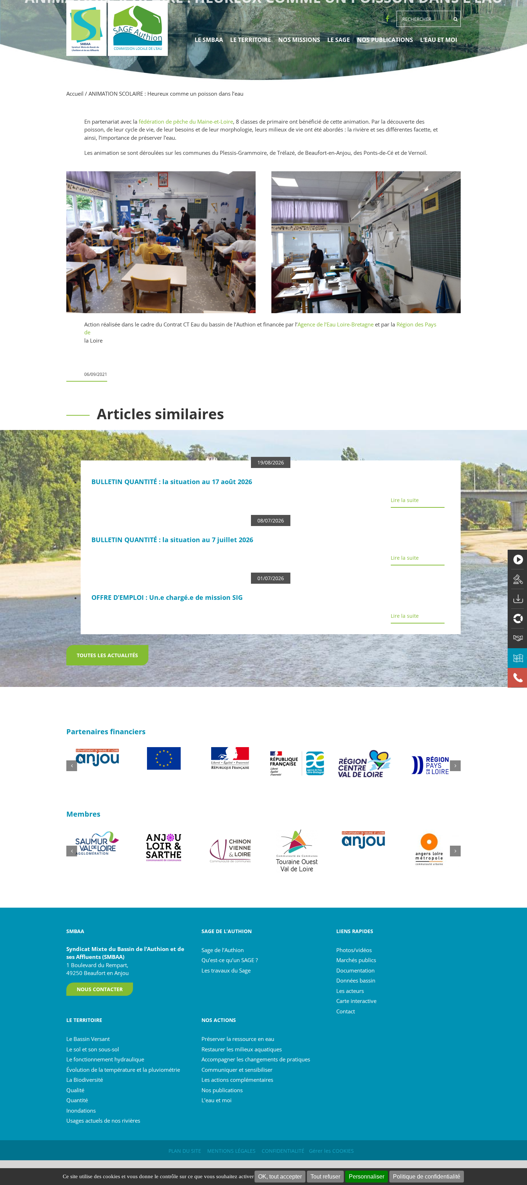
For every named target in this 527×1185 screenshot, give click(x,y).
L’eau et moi (216, 1100)
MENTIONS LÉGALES (231, 1150)
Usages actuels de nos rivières (103, 1120)
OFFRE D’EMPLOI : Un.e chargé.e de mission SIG (167, 597)
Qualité (75, 1090)
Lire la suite (405, 500)
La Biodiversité (84, 1079)
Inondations (81, 1110)
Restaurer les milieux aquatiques (241, 1049)
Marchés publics (356, 960)
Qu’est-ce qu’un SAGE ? (229, 960)
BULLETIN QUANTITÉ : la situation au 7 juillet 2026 (172, 539)
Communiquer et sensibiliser (236, 1069)
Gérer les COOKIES (331, 1150)
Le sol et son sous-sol (92, 1049)
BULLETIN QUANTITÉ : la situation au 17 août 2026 (171, 481)
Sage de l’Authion (222, 950)
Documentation (355, 970)
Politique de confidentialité (426, 1177)
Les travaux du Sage (226, 970)
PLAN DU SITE (184, 1150)
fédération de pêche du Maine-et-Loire (186, 121)
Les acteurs (350, 990)
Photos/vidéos (354, 950)
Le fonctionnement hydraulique (105, 1059)
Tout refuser (325, 1177)
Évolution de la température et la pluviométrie (123, 1069)
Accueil (75, 93)
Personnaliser (366, 1177)
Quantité (77, 1100)
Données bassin (355, 980)
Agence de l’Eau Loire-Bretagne (336, 324)
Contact (345, 1011)
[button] (71, 765)
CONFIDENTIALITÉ (283, 1150)
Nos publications (222, 1090)
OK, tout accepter (280, 1177)
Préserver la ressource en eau (237, 1038)
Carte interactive (356, 1000)
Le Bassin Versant (88, 1038)
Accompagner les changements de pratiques (255, 1059)
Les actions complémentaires (237, 1079)
